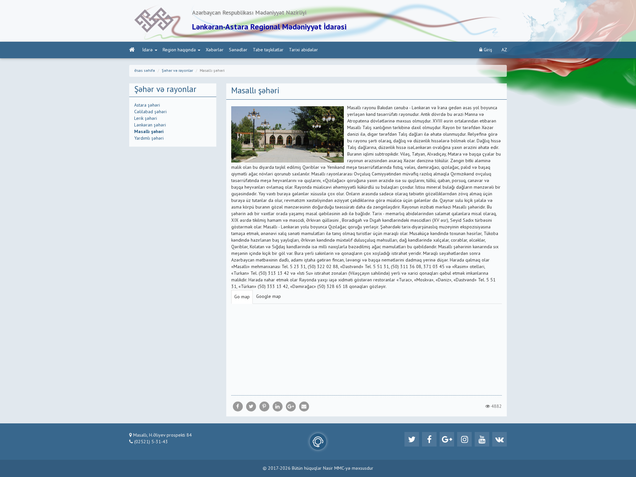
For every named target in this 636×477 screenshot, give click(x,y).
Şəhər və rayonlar (177, 71)
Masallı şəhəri (149, 131)
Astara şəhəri (147, 105)
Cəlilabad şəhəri (150, 112)
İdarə (147, 50)
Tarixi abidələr (303, 50)
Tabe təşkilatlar (268, 50)
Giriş (487, 50)
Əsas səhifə (144, 71)
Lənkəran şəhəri (150, 125)
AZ (504, 50)
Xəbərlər (215, 50)
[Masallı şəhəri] (304, 406)
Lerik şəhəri (145, 118)
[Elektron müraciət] (318, 441)
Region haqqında (179, 50)
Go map (242, 297)
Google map (268, 296)
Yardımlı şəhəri (149, 138)
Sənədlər (238, 50)
